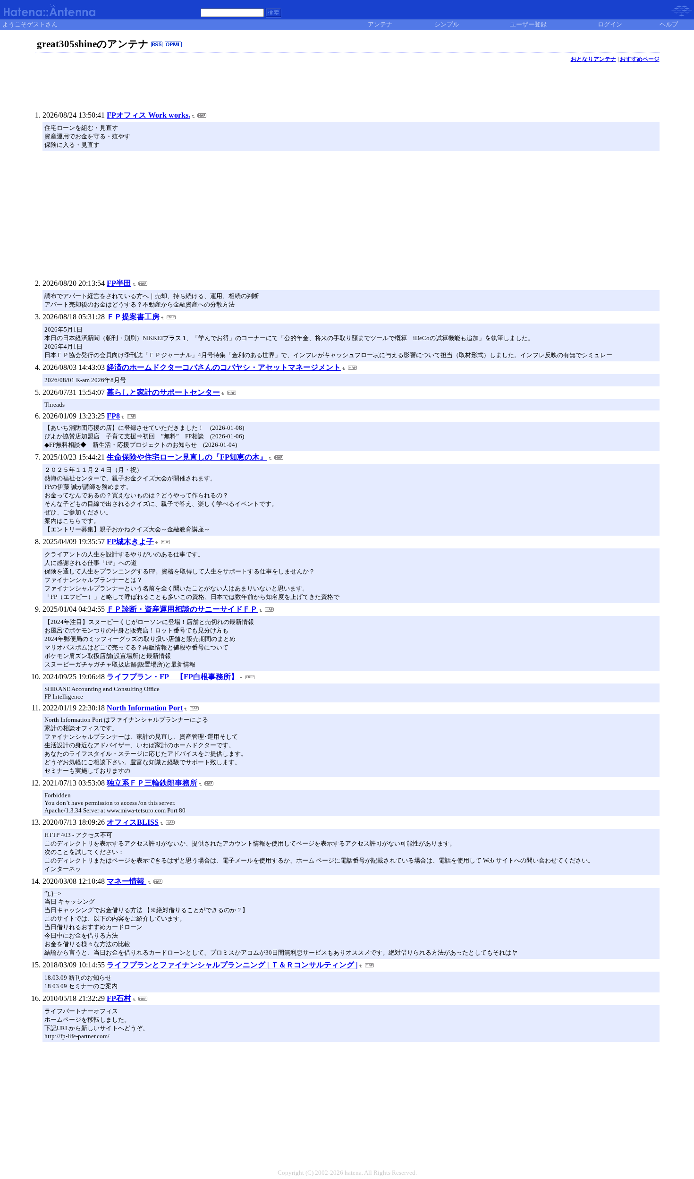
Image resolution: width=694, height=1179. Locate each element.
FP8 (113, 416)
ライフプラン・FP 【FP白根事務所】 (172, 677)
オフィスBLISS (133, 822)
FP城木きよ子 (130, 542)
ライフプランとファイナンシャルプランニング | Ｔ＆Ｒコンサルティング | (232, 965)
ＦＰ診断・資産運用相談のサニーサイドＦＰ (182, 609)
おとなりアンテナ (593, 59)
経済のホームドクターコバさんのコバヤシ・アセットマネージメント (224, 367)
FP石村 (119, 998)
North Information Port (145, 708)
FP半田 (119, 283)
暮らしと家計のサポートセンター (163, 392)
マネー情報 (126, 881)
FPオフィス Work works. (148, 115)
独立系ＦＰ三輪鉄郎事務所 (152, 783)
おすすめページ (640, 59)
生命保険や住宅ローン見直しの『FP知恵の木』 (187, 457)
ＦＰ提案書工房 (133, 317)
